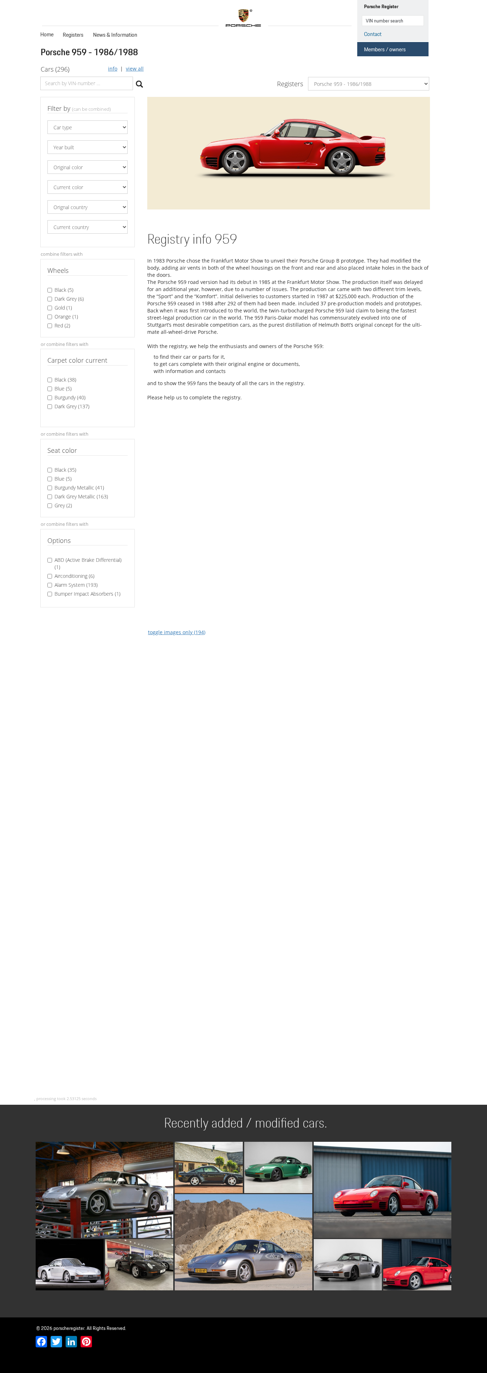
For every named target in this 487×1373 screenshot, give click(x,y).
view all (135, 68)
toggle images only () (176, 632)
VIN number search (418, 20)
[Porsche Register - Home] (243, 18)
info (112, 68)
